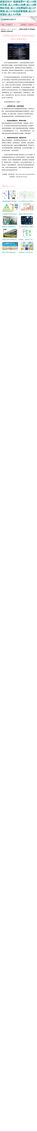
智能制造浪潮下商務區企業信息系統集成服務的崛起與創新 (17, 239)
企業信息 (31, 24)
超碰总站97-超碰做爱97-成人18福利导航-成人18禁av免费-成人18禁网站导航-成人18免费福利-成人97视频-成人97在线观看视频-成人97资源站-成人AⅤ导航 (18, 8)
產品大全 (16, 24)
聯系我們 (23, 24)
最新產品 (5, 186)
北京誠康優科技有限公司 (8, 19)
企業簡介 (9, 24)
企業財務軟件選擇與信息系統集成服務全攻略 (14, 214)
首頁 (3, 24)
